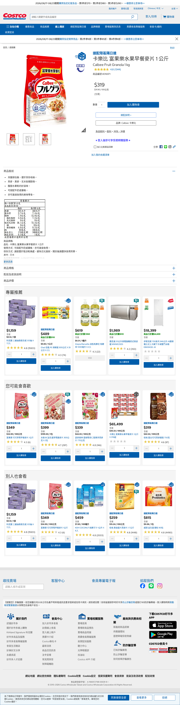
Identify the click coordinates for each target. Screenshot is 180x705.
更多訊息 (8, 261)
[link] (161, 147)
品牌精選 (95, 26)
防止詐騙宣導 (128, 602)
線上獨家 (59, 26)
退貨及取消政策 (134, 676)
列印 (172, 47)
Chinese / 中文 (154, 8)
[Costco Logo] (15, 16)
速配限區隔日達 (78, 26)
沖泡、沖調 (119, 131)
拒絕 (164, 697)
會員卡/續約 (156, 26)
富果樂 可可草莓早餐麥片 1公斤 (20, 437)
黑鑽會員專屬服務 (136, 26)
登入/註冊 (151, 16)
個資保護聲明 (105, 676)
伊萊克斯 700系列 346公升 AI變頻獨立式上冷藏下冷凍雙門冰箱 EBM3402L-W (159, 344)
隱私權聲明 (60, 676)
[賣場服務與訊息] (121, 26)
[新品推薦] (49, 26)
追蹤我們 (147, 581)
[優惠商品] (34, 26)
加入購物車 (133, 104)
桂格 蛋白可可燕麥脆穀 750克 (157, 437)
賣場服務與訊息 (113, 26)
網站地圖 (30, 676)
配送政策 (150, 676)
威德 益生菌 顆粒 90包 (153, 527)
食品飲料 (100, 131)
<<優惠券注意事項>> (134, 3)
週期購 (12, 47)
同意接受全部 (118, 697)
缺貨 (90, 358)
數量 (95, 104)
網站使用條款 (44, 676)
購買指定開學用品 (69, 39)
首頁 (5, 47)
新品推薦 (44, 26)
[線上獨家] (64, 26)
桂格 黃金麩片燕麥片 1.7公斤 (121, 527)
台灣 (173, 8)
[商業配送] (14, 32)
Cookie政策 (74, 676)
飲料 (109, 131)
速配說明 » (126, 115)
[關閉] (176, 39)
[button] (134, 17)
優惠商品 (29, 26)
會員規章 (119, 676)
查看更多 (142, 697)
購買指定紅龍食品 (68, 3)
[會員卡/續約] (162, 26)
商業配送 (9, 32)
